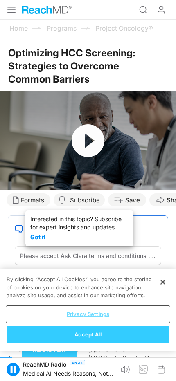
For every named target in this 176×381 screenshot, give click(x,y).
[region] (88, 310)
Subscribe (85, 200)
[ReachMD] (47, 10)
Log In (161, 10)
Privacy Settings (88, 314)
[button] (13, 369)
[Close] (163, 282)
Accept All (87, 334)
